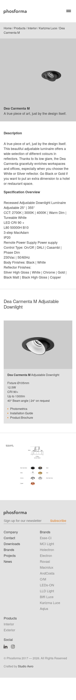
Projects (10, 555)
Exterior (9, 629)
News (8, 561)
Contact (9, 537)
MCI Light (47, 543)
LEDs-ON (47, 584)
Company (11, 531)
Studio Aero (25, 666)
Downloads (12, 543)
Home (8, 28)
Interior (32, 28)
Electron (46, 555)
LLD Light (47, 590)
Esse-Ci (45, 537)
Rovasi (45, 561)
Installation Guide (21, 413)
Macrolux (46, 567)
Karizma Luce (48, 28)
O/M (43, 579)
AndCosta (47, 573)
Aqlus (44, 608)
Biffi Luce (46, 596)
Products (19, 28)
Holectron (47, 549)
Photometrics (18, 409)
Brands (9, 549)
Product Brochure (21, 417)
